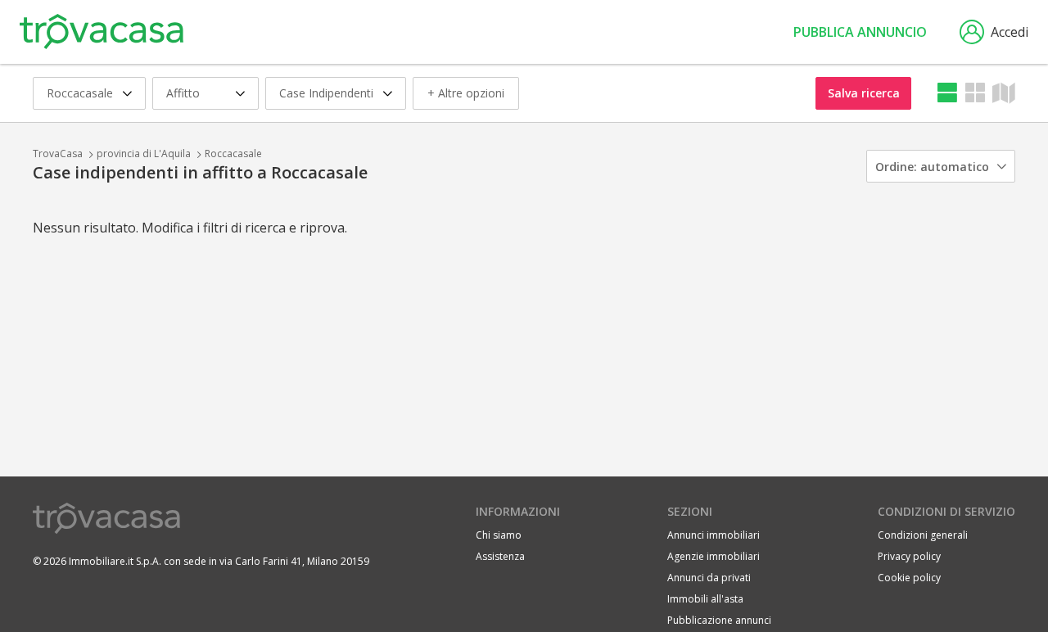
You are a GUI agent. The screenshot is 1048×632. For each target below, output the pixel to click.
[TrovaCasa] (101, 32)
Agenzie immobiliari (713, 556)
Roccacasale (233, 153)
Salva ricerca (864, 93)
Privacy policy (909, 556)
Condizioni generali (923, 535)
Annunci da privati (709, 578)
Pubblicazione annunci (719, 620)
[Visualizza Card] (975, 93)
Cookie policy (909, 578)
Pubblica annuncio (860, 32)
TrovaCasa (58, 153)
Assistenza (500, 556)
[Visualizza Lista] (947, 93)
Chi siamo (499, 535)
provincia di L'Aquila (144, 153)
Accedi (1009, 32)
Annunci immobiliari (713, 535)
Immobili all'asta (705, 599)
